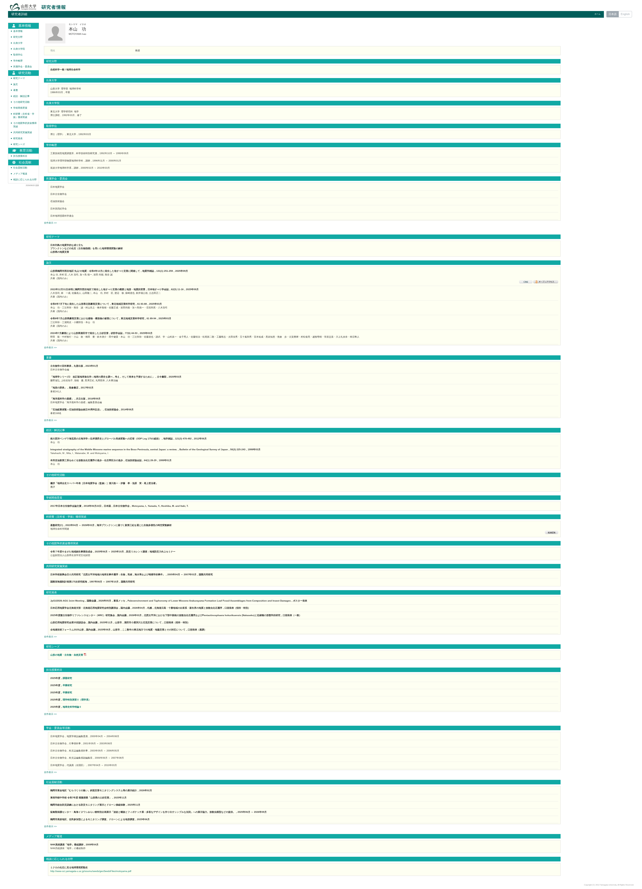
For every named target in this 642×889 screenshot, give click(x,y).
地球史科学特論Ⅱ (72, 706)
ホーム (598, 14)
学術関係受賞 (20, 108)
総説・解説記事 (21, 96)
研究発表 (18, 138)
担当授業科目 (20, 156)
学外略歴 (18, 61)
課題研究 (67, 678)
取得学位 (18, 54)
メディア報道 (20, 173)
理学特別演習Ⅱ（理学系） (77, 699)
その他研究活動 (21, 102)
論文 (15, 84)
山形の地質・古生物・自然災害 (66, 655)
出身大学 (18, 43)
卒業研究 (67, 685)
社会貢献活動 (20, 167)
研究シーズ (19, 144)
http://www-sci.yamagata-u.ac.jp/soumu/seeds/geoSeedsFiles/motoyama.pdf (90, 871)
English (625, 14)
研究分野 (18, 37)
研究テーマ (19, 78)
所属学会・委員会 (22, 66)
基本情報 (18, 31)
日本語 (613, 14)
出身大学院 (19, 49)
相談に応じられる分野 (25, 179)
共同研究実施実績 (22, 132)
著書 (15, 90)
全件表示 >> (50, 222)
